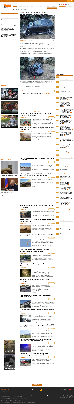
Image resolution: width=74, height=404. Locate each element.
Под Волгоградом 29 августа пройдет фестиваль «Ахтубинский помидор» (66, 116)
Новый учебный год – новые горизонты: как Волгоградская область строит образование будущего (7, 30)
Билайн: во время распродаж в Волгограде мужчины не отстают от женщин (66, 151)
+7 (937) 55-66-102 (46, 93)
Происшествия (23, 40)
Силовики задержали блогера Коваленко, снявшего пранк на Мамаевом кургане (7, 20)
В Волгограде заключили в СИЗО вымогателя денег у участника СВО (65, 203)
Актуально (3, 85)
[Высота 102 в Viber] (68, 4)
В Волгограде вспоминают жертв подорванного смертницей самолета (65, 208)
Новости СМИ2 (37, 111)
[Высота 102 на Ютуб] (63, 4)
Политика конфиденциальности (6, 402)
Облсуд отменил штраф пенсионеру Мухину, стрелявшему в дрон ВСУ (8, 25)
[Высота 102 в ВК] (60, 4)
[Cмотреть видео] (71, 112)
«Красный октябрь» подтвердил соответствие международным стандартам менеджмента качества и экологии (66, 171)
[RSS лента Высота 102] (71, 389)
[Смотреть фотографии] (60, 88)
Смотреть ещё (37, 384)
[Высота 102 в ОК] (61, 4)
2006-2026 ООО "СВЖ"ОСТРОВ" (6, 389)
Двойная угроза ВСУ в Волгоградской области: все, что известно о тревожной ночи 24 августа (9, 16)
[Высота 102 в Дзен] (65, 4)
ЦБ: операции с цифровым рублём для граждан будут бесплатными (65, 78)
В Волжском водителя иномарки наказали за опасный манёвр (64, 165)
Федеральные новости (6, 159)
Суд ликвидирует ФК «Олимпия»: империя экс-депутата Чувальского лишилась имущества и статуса (65, 104)
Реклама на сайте (4, 391)
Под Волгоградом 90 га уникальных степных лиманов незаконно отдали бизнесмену (66, 177)
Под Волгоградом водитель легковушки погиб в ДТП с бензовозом (66, 229)
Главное (3, 12)
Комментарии (51, 117)
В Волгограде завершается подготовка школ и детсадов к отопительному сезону (66, 213)
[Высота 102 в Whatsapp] (70, 4)
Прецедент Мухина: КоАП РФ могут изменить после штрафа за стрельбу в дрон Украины (9, 35)
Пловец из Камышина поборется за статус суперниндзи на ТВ (64, 183)
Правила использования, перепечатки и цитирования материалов (24, 402)
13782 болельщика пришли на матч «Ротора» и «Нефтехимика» (66, 98)
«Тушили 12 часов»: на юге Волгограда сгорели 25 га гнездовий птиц (65, 188)
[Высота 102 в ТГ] (67, 4)
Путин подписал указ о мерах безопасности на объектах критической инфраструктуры (66, 139)
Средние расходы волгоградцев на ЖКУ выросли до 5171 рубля (65, 161)
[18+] (72, 4)
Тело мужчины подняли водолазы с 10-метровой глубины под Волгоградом (65, 156)
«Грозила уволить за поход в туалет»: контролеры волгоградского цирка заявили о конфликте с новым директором (66, 235)
